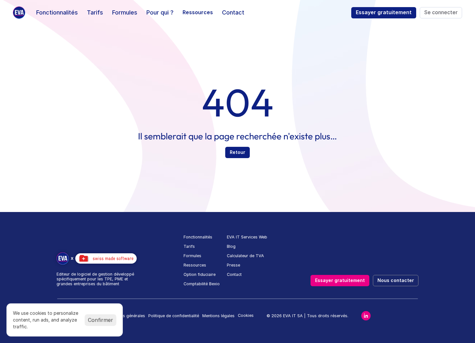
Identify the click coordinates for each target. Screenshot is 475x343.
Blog (231, 246)
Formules (192, 255)
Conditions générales (124, 315)
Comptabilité (196, 283)
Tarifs (189, 246)
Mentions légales (218, 315)
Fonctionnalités (198, 237)
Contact (234, 274)
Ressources (195, 265)
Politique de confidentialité (173, 315)
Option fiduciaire (200, 274)
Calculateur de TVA (245, 255)
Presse (233, 265)
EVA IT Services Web (247, 237)
